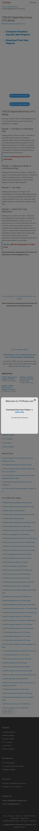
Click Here (19, 412)
